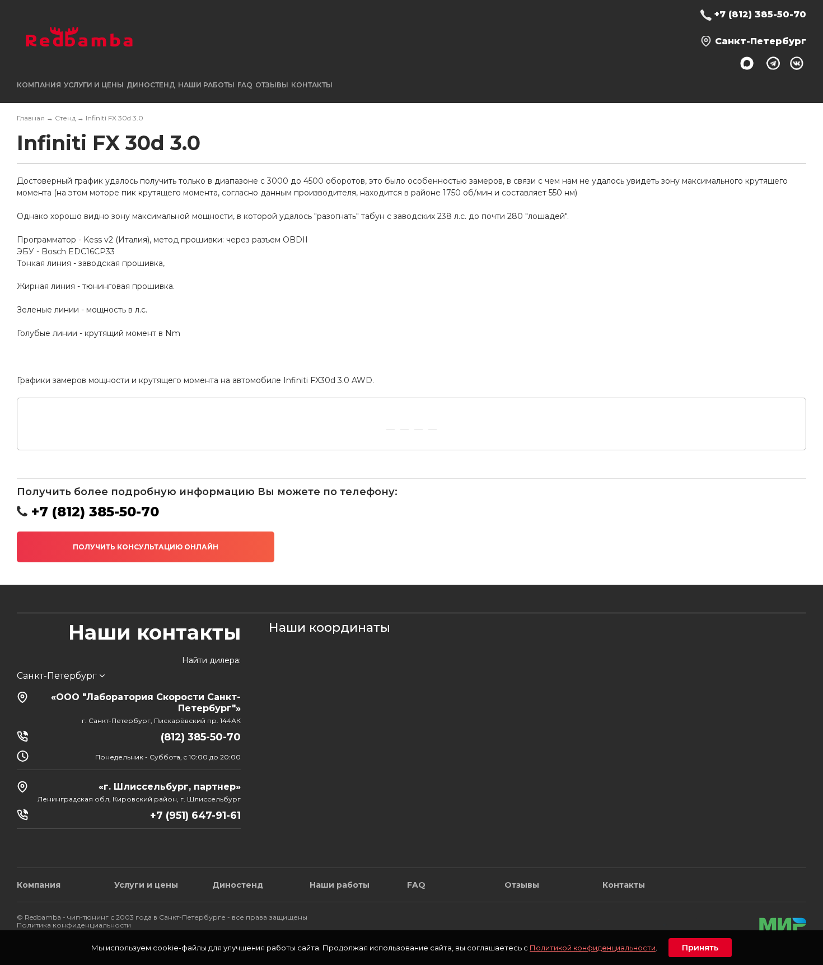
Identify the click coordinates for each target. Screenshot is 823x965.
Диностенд (151, 85)
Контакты (312, 85)
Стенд (65, 118)
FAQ (244, 85)
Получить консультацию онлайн (145, 547)
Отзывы (271, 85)
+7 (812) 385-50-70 (760, 14)
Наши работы (206, 85)
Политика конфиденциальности (74, 925)
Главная (31, 118)
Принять (700, 948)
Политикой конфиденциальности (593, 947)
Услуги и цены (146, 885)
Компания (38, 885)
